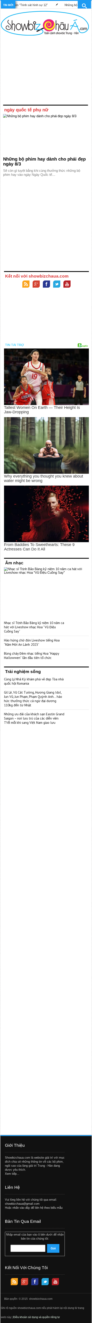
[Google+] (36, 284)
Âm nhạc (14, 563)
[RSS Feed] (25, 284)
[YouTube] (67, 284)
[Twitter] (56, 284)
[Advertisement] (45, 71)
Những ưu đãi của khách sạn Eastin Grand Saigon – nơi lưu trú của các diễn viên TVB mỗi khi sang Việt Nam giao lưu (34, 718)
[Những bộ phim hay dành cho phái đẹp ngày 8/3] (45, 134)
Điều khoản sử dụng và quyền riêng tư (36, 1317)
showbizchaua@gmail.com (22, 1203)
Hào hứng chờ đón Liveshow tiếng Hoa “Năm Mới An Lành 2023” (32, 642)
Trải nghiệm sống (23, 671)
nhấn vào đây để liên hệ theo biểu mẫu (38, 1207)
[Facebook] (46, 284)
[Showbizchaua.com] (45, 23)
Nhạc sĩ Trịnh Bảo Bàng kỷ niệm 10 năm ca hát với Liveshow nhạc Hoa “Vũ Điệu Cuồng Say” (34, 627)
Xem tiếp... (12, 1173)
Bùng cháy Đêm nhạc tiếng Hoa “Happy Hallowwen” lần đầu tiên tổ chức (31, 655)
